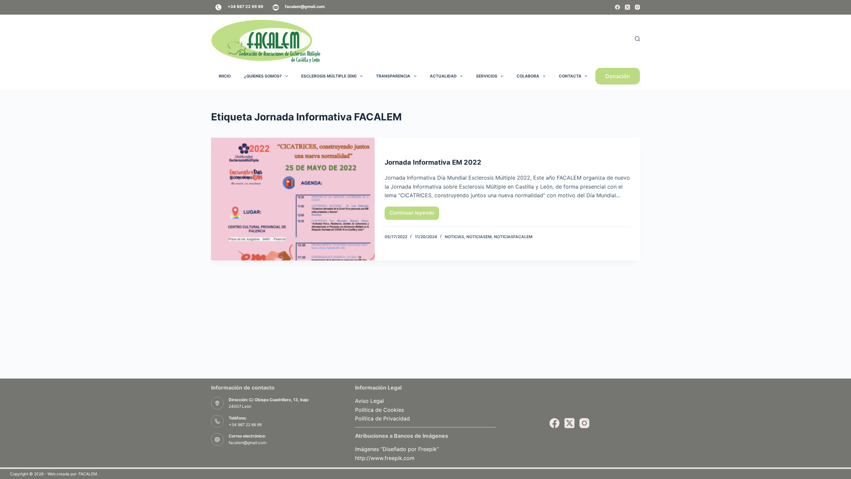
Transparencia (393, 76)
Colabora (528, 76)
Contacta (570, 76)
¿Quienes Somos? (263, 76)
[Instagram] (637, 7)
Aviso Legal (369, 401)
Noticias (454, 236)
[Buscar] (637, 38)
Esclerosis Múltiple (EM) (329, 76)
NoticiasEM (479, 236)
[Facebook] (617, 7)
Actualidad (443, 76)
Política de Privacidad (382, 418)
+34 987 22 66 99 (245, 424)
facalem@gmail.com (247, 442)
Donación (617, 76)
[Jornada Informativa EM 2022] (293, 199)
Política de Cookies (379, 409)
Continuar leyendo (414, 215)
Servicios (486, 76)
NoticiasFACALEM (513, 236)
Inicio (225, 76)
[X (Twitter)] (627, 7)
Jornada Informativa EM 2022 (433, 162)
